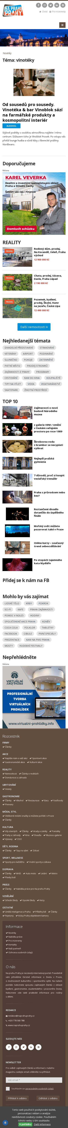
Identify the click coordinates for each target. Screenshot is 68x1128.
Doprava (7, 869)
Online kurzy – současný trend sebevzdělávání (49, 544)
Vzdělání (8, 896)
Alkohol (19, 800)
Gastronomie (11, 796)
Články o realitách (30, 773)
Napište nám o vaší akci (16, 758)
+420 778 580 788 (16, 1020)
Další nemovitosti (33, 327)
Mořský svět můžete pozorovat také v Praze (49, 527)
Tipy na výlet (22, 850)
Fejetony (9, 915)
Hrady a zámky (40, 831)
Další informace (42, 1124)
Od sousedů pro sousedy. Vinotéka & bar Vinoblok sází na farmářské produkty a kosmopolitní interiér (32, 112)
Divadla (37, 835)
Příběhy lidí (40, 911)
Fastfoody (58, 800)
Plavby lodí (10, 877)
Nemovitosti (11, 773)
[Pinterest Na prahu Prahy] (62, 5)
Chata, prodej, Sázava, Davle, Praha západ (48, 277)
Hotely (8, 789)
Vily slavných (11, 831)
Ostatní (7, 907)
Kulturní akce (36, 762)
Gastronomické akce (15, 762)
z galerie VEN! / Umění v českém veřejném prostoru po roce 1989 (48, 428)
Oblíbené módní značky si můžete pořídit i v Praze (29, 816)
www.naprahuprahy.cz (19, 1025)
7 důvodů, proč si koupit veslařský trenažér (49, 477)
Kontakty (12, 944)
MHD (18, 873)
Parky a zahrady (12, 835)
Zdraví (36, 850)
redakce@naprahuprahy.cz (21, 1015)
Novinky (7, 53)
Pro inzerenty (59, 11)
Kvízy (42, 900)
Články (8, 746)
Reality (7, 769)
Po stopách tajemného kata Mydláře (48, 561)
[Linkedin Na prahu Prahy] (56, 5)
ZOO (19, 839)
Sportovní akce (39, 758)
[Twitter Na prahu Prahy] (50, 5)
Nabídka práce (15, 936)
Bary (46, 800)
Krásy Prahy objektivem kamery (33, 915)
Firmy (5, 742)
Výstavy (8, 839)
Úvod (44, 11)
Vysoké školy (28, 900)
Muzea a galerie (54, 835)
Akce (5, 754)
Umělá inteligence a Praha (18, 911)
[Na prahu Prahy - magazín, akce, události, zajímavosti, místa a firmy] (13, 11)
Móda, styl (9, 811)
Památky (56, 831)
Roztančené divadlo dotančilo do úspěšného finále (49, 512)
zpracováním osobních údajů (39, 1088)
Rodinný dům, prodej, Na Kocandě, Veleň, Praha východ (50, 252)
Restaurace (33, 800)
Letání (44, 873)
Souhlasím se (32, 1088)
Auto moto (31, 873)
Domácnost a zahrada (16, 777)
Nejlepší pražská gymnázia (44, 460)
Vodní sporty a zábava (40, 862)
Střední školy (11, 900)
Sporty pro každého (14, 862)
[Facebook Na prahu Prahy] (38, 5)
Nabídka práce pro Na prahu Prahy (33, 888)
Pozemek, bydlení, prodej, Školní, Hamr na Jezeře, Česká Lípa (47, 303)
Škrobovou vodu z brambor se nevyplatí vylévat (48, 445)
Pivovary (9, 804)
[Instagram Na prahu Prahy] (44, 5)
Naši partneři (14, 948)
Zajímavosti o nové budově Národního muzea (46, 411)
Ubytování (9, 784)
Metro (54, 873)
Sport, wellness (12, 857)
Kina (27, 835)
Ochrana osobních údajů (20, 952)
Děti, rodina (10, 846)
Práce (6, 884)
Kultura (7, 827)
